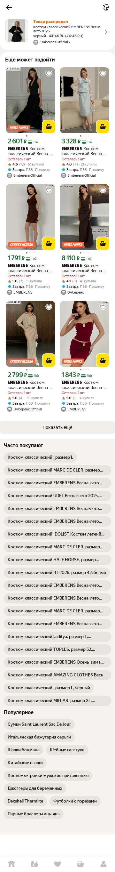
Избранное (57, 864)
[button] (9, 7)
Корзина (80, 864)
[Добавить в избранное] (49, 73)
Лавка (34, 864)
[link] (40, 457)
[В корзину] (49, 127)
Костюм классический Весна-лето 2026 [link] (29, 151)
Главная (11, 864)
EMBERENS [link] (18, 149)
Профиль (103, 864)
